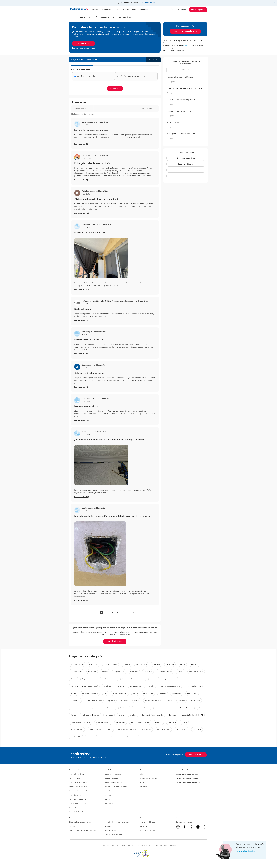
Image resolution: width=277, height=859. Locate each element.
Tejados (151, 686)
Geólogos (158, 722)
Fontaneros (126, 664)
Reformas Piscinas (76, 708)
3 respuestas (171, 127)
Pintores (182, 664)
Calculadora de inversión (113, 835)
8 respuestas (171, 138)
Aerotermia (109, 715)
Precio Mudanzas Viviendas (78, 782)
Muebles (73, 679)
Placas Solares (75, 700)
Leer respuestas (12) (81, 290)
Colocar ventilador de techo (89, 373)
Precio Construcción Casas (78, 787)
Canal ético (144, 826)
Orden (76, 108)
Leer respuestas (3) (81, 320)
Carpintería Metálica (169, 679)
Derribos (202, 708)
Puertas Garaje (195, 700)
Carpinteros (156, 664)
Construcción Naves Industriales (152, 715)
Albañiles (105, 671)
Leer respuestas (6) (81, 600)
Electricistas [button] (103, 122)
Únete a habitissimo (246, 851)
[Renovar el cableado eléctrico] (114, 258)
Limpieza (73, 693)
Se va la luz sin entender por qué (91, 130)
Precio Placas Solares (76, 795)
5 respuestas (171, 104)
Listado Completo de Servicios (187, 774)
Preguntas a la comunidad (84, 17)
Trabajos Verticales (77, 729)
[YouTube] (198, 827)
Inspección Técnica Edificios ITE (192, 715)
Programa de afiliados (147, 830)
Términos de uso (107, 845)
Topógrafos (172, 722)
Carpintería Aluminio (165, 671)
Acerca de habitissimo (148, 822)
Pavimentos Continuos (119, 693)
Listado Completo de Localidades (188, 782)
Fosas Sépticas (146, 729)
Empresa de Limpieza (112, 778)
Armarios (169, 700)
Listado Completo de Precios (186, 770)
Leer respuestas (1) (81, 387)
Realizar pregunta (83, 43)
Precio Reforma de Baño (77, 774)
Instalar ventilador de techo (88, 340)
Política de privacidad (125, 845)
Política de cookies (145, 845)
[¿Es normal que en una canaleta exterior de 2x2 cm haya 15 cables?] (114, 465)
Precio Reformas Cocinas (77, 799)
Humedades (159, 708)
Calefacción (92, 671)
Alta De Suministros (163, 729)
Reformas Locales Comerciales (170, 686)
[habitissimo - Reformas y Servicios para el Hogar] (79, 9)
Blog (142, 774)
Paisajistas (133, 715)
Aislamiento (148, 671)
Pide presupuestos (198, 10)
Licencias (180, 671)
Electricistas (186, 158)
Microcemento (177, 693)
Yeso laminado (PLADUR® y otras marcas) (84, 686)
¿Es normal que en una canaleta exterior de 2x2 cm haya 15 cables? (109, 440)
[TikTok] (205, 827)
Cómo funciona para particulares (80, 822)
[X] (191, 827)
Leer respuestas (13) (81, 497)
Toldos (135, 693)
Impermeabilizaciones (193, 686)
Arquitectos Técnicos (89, 679)
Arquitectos (194, 664)
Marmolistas (124, 700)
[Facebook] (185, 827)
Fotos (142, 782)
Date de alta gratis (115, 641)
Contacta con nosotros (184, 822)
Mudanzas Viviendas (186, 708)
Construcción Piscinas (109, 679)
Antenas (121, 715)
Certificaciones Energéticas (90, 715)
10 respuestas (171, 93)
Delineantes (197, 729)
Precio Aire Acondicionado (78, 791)
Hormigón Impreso (94, 708)
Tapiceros (181, 700)
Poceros (184, 722)
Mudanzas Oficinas (131, 737)
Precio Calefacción (75, 808)
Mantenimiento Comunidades (80, 722)
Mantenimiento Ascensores (127, 729)
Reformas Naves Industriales (140, 722)
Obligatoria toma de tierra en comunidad (96, 199)
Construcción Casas (110, 664)
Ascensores (110, 708)
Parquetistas (134, 671)
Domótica (172, 715)
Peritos (171, 708)
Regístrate (72, 826)
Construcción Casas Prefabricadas (133, 679)
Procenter (143, 787)
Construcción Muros (136, 686)
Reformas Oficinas (95, 729)
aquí (185, 45)
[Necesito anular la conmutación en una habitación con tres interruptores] (114, 553)
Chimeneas (120, 686)
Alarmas (109, 729)
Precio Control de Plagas (77, 812)
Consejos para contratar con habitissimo (83, 830)
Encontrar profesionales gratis (185, 31)
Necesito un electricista (86, 406)
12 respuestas (171, 82)
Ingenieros (111, 700)
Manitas (136, 700)
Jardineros (153, 679)
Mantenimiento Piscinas (141, 708)
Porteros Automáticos (103, 722)
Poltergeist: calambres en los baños (92, 163)
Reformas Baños (141, 664)
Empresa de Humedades (113, 782)
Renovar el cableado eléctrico (90, 232)
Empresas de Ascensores (113, 774)
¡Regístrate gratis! (148, 3)
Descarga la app (110, 830)
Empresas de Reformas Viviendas (116, 787)
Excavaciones (120, 722)
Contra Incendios (181, 729)
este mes (185, 69)
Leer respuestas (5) (81, 144)
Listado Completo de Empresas (187, 778)
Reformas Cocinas (76, 671)
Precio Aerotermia (75, 778)
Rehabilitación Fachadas (90, 693)
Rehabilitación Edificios (153, 700)
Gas (105, 693)
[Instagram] (178, 827)
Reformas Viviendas (77, 664)
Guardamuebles (76, 737)
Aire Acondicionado (196, 671)
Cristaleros (107, 686)
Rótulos (89, 737)
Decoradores (93, 664)
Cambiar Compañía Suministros (108, 737)
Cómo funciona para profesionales (117, 822)
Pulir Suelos (124, 708)
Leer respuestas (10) (81, 213)
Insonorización (148, 693)
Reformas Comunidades (94, 700)
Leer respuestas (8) (81, 180)
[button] (77, 157)
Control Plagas (192, 693)
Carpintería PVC (119, 671)
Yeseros (73, 715)
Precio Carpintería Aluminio (78, 803)
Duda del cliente (83, 309)
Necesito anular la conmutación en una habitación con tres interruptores (112, 516)
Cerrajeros (162, 693)
